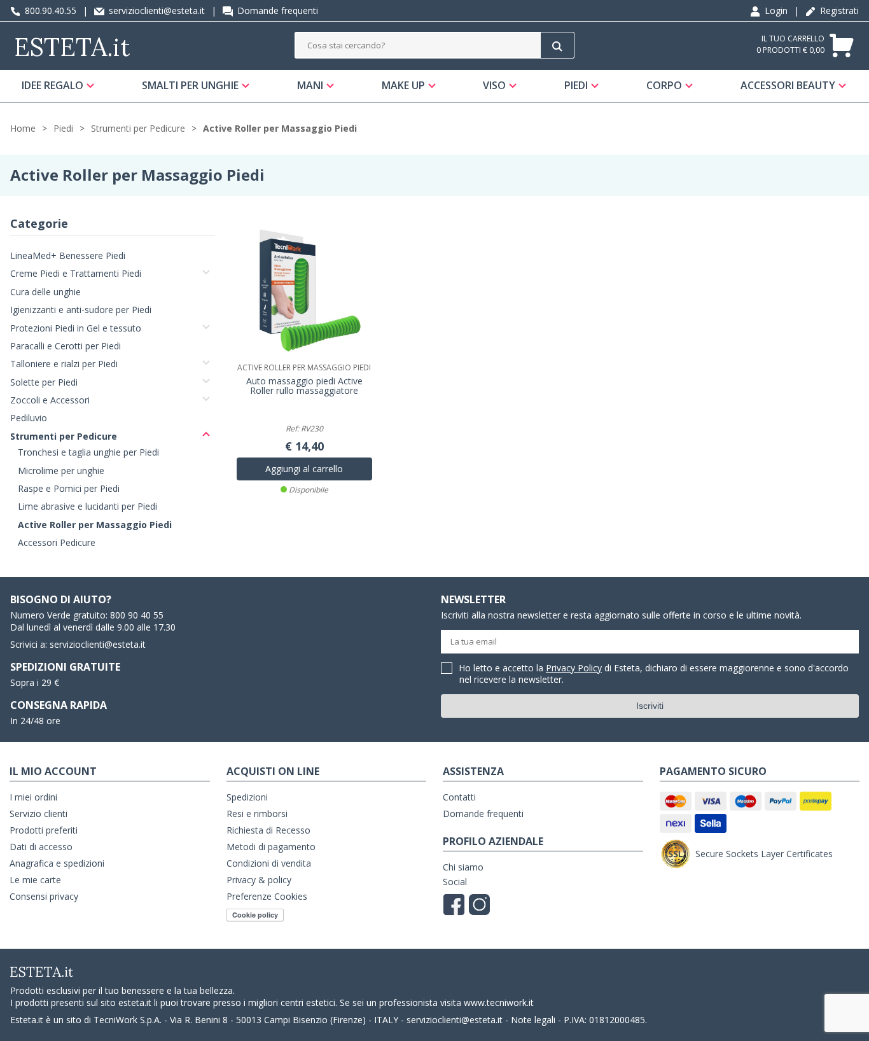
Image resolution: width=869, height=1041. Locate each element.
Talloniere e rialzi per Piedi (64, 364)
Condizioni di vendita (268, 863)
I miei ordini (33, 797)
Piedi (576, 85)
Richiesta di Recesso (268, 830)
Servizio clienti (38, 813)
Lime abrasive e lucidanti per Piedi (87, 506)
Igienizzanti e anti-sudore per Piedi (80, 310)
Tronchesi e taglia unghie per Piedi (88, 452)
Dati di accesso (41, 847)
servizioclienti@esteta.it (155, 10)
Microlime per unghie (61, 471)
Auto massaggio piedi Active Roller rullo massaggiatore (304, 386)
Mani (310, 85)
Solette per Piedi (44, 382)
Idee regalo (52, 85)
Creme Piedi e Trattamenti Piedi (75, 273)
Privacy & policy (258, 880)
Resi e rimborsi (257, 813)
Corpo (664, 85)
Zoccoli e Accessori (50, 400)
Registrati (838, 10)
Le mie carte (35, 880)
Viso (494, 85)
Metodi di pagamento (271, 847)
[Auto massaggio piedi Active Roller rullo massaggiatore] (304, 290)
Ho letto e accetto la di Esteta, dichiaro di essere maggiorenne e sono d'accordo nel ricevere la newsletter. (654, 674)
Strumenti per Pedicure (138, 128)
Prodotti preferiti (44, 830)
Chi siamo (463, 867)
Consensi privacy (44, 896)
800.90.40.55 (49, 10)
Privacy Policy (574, 668)
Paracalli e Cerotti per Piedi (65, 346)
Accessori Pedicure (56, 542)
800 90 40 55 (136, 615)
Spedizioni (247, 797)
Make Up (403, 85)
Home (23, 128)
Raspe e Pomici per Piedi (69, 488)
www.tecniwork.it (499, 1002)
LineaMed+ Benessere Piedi (67, 255)
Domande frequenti (276, 10)
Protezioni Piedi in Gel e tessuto (75, 328)
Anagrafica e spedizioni (57, 863)
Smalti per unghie (190, 85)
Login (775, 10)
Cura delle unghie (45, 292)
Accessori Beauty (787, 85)
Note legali (533, 1020)
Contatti (459, 797)
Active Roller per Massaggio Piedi (280, 128)
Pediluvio (28, 418)
